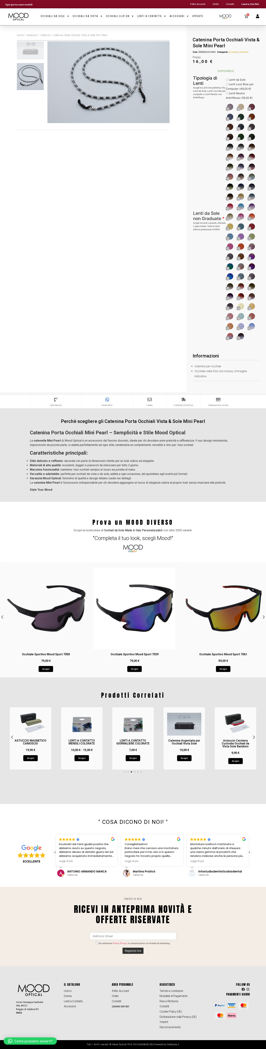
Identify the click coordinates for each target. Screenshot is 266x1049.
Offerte (197, 16)
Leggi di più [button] (66, 861)
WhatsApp (107, 405)
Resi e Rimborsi (169, 1001)
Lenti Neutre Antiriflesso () (239, 96)
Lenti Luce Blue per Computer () (240, 86)
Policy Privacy (120, 943)
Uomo (67, 991)
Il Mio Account (197, 4)
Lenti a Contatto (149, 16)
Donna (68, 996)
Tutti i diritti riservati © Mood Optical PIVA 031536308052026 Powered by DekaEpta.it (133, 1044)
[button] (2, 617)
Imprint (164, 1022)
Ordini (216, 4)
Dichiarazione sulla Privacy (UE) (178, 1017)
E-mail (150, 405)
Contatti (230, 4)
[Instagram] (248, 990)
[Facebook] (243, 990)
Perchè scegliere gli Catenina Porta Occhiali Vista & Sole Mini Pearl (133, 421)
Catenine (45, 35)
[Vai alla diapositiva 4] (134, 771)
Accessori (177, 16)
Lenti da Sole (237, 79)
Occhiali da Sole (53, 16)
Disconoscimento (170, 1027)
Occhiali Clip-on (118, 16)
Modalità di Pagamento (174, 996)
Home (20, 35)
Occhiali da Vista (85, 16)
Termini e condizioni (171, 991)
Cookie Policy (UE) (171, 1011)
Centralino (56, 405)
